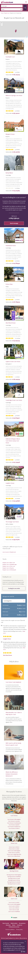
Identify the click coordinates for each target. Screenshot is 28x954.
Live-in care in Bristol (14, 908)
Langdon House (10, 483)
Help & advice (14, 923)
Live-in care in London (14, 902)
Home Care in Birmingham (14, 850)
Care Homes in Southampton (14, 823)
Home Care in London (14, 849)
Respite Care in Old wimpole (9, 570)
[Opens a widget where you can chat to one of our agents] (23, 951)
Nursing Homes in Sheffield (14, 876)
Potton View (9, 284)
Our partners (22, 923)
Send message (14, 223)
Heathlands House (11, 245)
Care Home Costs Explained (13, 682)
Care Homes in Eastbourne (14, 826)
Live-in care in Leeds (14, 909)
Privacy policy (19, 929)
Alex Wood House (10, 323)
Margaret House (10, 134)
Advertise (8, 925)
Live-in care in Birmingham (14, 904)
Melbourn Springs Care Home (14, 95)
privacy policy (10, 950)
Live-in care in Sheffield (14, 911)
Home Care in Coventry (14, 852)
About (13, 925)
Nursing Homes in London (14, 884)
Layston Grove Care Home (13, 361)
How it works (6, 923)
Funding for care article (14, 588)
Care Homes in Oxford (14, 828)
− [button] (1, 25)
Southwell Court (10, 57)
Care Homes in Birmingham (14, 819)
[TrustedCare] (7, 1)
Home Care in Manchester (14, 856)
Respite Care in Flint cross (9, 566)
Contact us (19, 925)
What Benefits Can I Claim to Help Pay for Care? (14, 713)
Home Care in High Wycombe (14, 854)
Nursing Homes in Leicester (14, 882)
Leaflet (27, 36)
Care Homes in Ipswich (14, 825)
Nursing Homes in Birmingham (14, 875)
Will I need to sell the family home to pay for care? (13, 744)
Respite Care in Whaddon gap (10, 564)
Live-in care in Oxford (14, 906)
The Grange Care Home (12, 522)
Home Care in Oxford (14, 847)
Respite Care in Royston (8, 568)
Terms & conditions (10, 929)
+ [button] (1, 23)
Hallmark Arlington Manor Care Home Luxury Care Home (13, 441)
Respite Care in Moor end (9, 562)
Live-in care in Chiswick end (9, 552)
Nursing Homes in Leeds (14, 878)
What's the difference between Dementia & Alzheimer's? (12, 774)
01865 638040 (14, 218)
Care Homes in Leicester (14, 821)
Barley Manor (9, 173)
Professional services (14, 927)
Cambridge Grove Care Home (14, 400)
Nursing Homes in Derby (14, 880)
